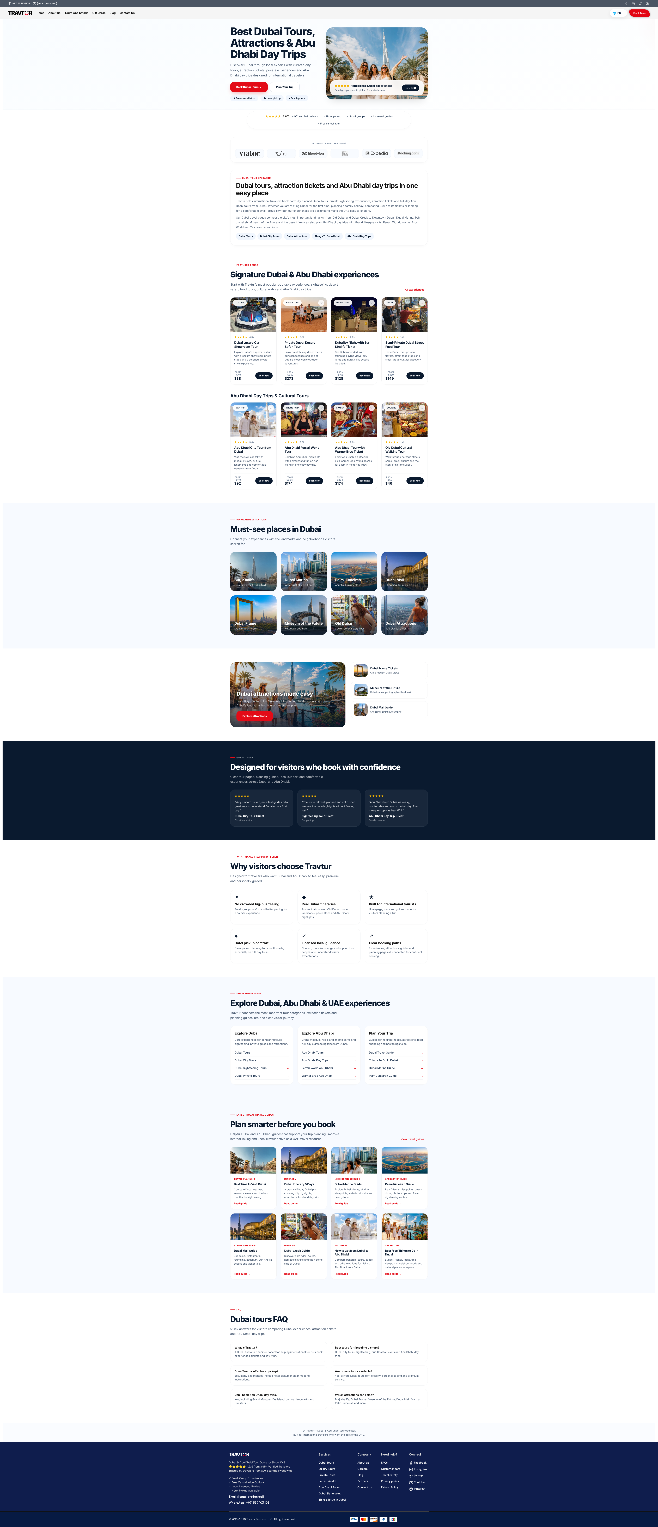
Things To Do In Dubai (327, 236)
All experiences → (416, 289)
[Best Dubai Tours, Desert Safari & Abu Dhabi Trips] (20, 13)
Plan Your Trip (285, 87)
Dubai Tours (246, 236)
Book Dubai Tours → (249, 87)
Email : (246, 1497)
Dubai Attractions (297, 236)
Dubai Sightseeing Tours (251, 1068)
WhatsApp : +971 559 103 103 (249, 1503)
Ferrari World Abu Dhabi (317, 1068)
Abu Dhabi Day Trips (359, 236)
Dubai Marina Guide (382, 1068)
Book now (264, 375)
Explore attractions (254, 716)
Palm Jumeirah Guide (383, 1075)
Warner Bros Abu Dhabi (317, 1075)
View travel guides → (414, 1139)
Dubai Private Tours (247, 1075)
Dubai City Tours (269, 236)
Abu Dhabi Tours (313, 1052)
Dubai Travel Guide (381, 1052)
